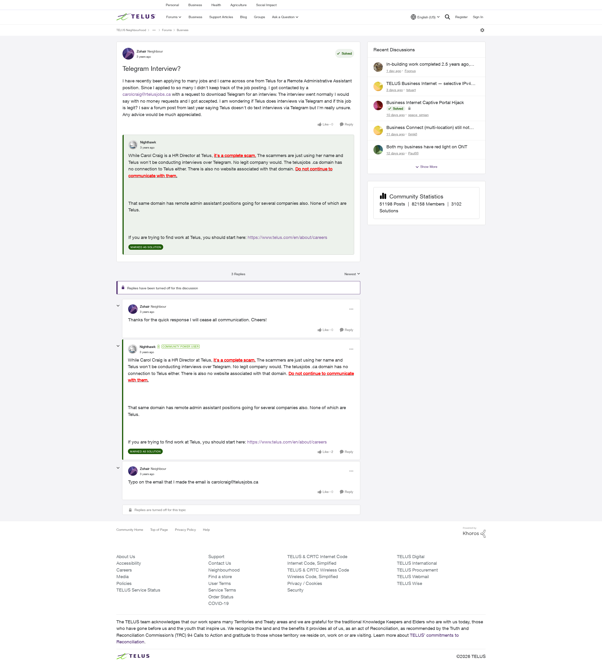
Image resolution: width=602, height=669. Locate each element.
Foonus (410, 71)
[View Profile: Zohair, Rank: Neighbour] (128, 54)
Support (216, 556)
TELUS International (417, 563)
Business (195, 5)
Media (122, 576)
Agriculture (238, 5)
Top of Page (159, 530)
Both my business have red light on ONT (426, 146)
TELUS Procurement (417, 569)
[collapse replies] (118, 306)
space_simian (418, 115)
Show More (428, 167)
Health (216, 5)
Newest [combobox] (352, 274)
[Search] (447, 17)
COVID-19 (218, 603)
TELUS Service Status (138, 589)
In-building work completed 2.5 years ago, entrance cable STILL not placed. (428, 64)
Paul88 (413, 153)
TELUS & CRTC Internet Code (317, 556)
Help (206, 530)
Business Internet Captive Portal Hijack (425, 102)
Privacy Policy (185, 530)
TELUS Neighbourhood (131, 30)
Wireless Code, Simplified (312, 576)
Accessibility (128, 563)
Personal (172, 5)
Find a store (220, 576)
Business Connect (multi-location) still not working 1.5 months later (427, 127)
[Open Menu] (482, 30)
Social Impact (266, 5)
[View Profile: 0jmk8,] (378, 130)
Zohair (141, 51)
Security (295, 589)
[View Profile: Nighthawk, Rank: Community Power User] (132, 349)
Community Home (129, 530)
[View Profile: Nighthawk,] (133, 144)
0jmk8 (412, 134)
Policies (124, 583)
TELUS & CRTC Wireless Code (318, 569)
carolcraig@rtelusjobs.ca (147, 94)
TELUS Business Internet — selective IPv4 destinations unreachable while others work (429, 83)
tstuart (411, 90)
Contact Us (219, 563)
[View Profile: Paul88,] (378, 149)
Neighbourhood (224, 569)
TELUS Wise (409, 583)
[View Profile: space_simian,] (378, 105)
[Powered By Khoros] (474, 532)
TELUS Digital (410, 556)
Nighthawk (148, 142)
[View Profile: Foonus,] (378, 67)
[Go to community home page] (136, 17)
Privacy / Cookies (304, 583)
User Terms (219, 583)
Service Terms (222, 589)
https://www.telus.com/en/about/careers (287, 237)
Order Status (221, 596)
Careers (124, 569)
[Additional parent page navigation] (154, 30)
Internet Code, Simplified (311, 563)
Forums (167, 30)
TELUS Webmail (413, 576)
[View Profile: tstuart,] (378, 86)
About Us (125, 556)
